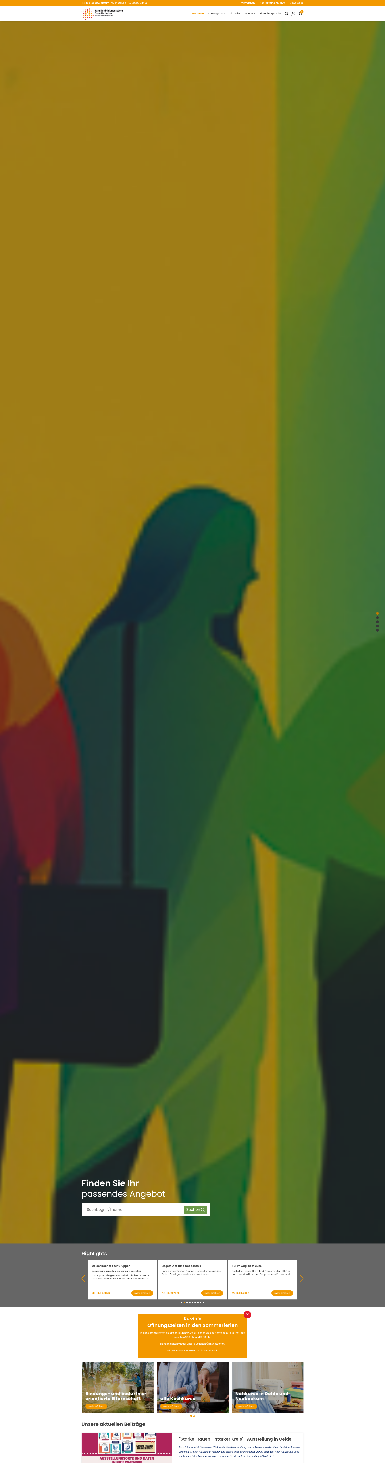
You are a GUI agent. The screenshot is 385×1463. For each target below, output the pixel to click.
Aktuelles (235, 13)
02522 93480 (140, 3)
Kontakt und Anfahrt (272, 3)
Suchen (193, 1209)
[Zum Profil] (293, 13)
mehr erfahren (96, 1406)
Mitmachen (248, 3)
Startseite (197, 13)
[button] (181, 1302)
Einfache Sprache (270, 13)
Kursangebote (216, 13)
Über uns (250, 13)
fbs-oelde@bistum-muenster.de (106, 3)
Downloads (296, 3)
